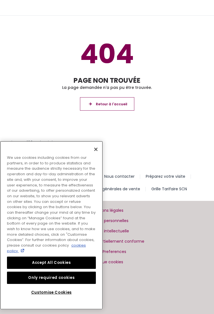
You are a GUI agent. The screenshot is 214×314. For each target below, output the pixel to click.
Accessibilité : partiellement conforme (107, 241)
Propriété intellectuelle (107, 231)
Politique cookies (107, 262)
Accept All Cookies (51, 262)
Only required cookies (51, 277)
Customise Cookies (51, 292)
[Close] (96, 149)
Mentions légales (107, 210)
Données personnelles (107, 220)
